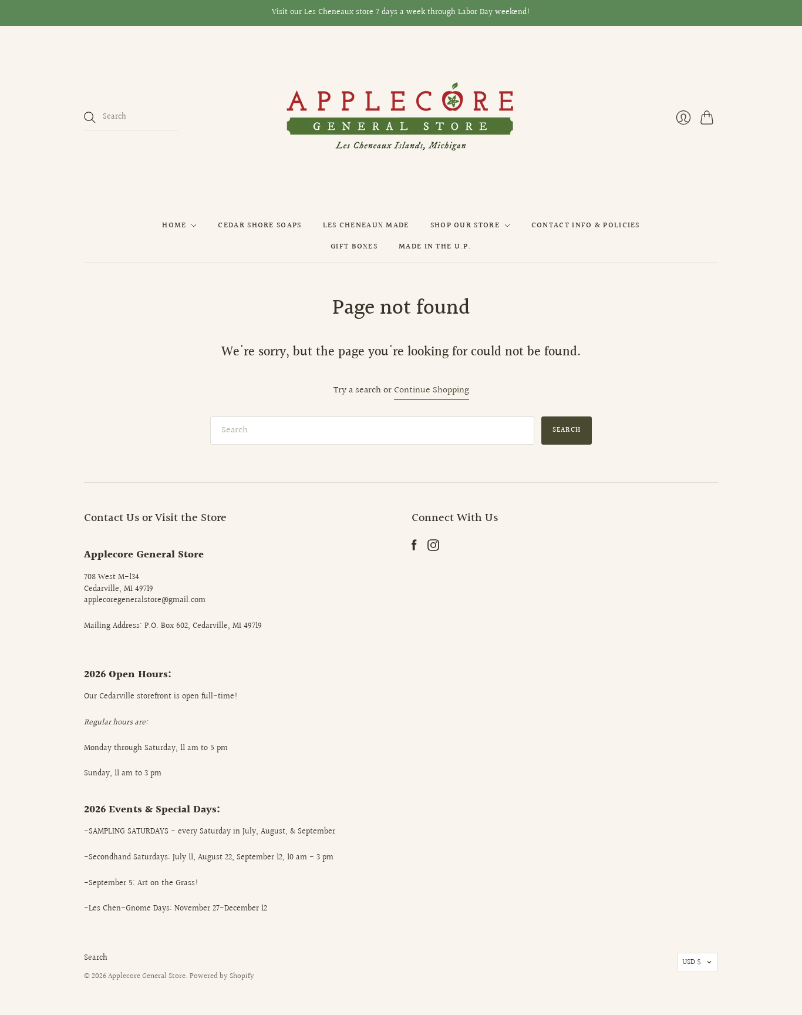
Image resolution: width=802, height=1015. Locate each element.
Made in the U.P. (435, 247)
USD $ (691, 962)
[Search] (90, 117)
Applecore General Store (147, 976)
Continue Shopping (431, 391)
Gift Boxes (354, 247)
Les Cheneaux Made (366, 225)
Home (174, 225)
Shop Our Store (465, 225)
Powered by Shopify (222, 976)
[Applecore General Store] (401, 118)
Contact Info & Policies (585, 225)
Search (95, 958)
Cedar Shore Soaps (259, 225)
